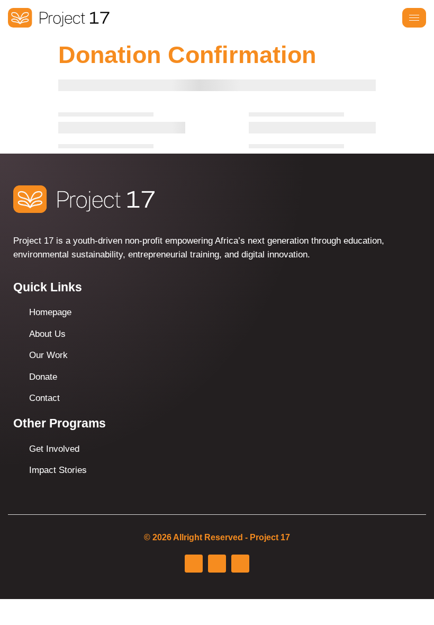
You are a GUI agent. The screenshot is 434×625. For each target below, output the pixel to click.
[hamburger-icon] (414, 18)
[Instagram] (194, 564)
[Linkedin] (240, 564)
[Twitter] (217, 564)
